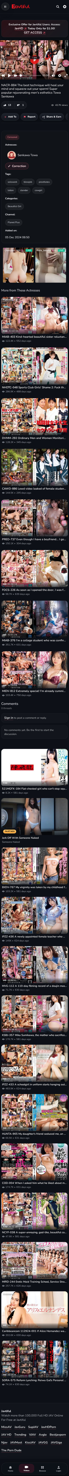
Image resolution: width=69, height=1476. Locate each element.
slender (24, 190)
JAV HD (6, 1435)
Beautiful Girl (14, 206)
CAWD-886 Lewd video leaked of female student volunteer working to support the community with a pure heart (34, 488)
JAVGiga (56, 1442)
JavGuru (20, 1427)
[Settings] (65, 7)
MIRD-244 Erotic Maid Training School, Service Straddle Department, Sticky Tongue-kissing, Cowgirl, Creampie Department (34, 1281)
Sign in (8, 718)
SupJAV (33, 1427)
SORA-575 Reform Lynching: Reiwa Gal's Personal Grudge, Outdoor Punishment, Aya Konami (34, 1380)
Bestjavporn (58, 1435)
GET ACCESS (33, 33)
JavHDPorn (48, 1427)
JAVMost (16, 1442)
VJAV (32, 1435)
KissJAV (30, 1442)
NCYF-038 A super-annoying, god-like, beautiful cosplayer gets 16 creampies (34, 1232)
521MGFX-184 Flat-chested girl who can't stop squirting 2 (34, 788)
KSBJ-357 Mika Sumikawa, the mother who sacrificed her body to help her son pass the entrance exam (34, 1035)
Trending (20, 1435)
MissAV (6, 1427)
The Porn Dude (11, 1450)
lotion (11, 190)
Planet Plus (14, 222)
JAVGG (43, 1442)
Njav (4, 1442)
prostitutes (44, 181)
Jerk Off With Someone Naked (20, 838)
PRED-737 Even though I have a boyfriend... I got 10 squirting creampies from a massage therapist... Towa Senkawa (34, 539)
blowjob (28, 181)
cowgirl (38, 190)
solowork (12, 181)
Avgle (43, 1435)
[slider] (30, 75)
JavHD (19, 28)
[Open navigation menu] (5, 7)
